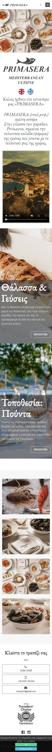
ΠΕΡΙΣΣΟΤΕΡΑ (41, 334)
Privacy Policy (25, 748)
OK (26, 744)
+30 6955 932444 (26, 681)
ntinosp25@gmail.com (26, 691)
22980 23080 (26, 670)
